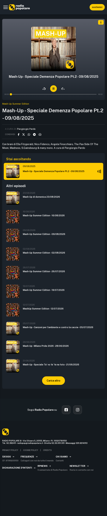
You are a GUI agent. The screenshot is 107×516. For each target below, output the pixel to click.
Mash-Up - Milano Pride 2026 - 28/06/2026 (46, 346)
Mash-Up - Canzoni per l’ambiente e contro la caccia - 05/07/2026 (58, 327)
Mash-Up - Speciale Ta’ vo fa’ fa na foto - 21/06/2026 (51, 364)
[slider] (11, 94)
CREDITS (47, 450)
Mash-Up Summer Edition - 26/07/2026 (44, 271)
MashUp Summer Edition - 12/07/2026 (43, 308)
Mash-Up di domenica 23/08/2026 (41, 197)
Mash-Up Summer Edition (15, 104)
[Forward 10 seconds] (63, 88)
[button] (5, 7)
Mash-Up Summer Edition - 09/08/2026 (44, 234)
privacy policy (10, 450)
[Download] (101, 22)
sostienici (97, 7)
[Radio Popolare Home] (19, 7)
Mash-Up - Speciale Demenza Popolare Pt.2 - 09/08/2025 (53, 171)
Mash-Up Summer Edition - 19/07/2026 (44, 290)
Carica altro (53, 380)
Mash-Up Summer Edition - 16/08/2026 (44, 215)
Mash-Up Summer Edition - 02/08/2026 (44, 252)
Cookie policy (30, 450)
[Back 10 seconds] (44, 88)
